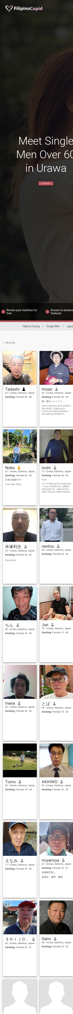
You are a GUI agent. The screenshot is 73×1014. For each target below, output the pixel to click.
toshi (46, 467)
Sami (46, 938)
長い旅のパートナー (52, 401)
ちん (9, 625)
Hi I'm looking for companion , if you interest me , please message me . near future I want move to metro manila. (56, 487)
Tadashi (12, 389)
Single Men (53, 326)
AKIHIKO (49, 781)
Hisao (47, 389)
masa (10, 703)
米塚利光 (13, 546)
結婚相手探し (49, 872)
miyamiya (50, 860)
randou (48, 546)
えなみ (11, 860)
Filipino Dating (31, 326)
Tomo (10, 781)
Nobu (10, 467)
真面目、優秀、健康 (52, 877)
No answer (10, 560)
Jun (45, 624)
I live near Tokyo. (13, 484)
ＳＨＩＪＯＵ (17, 939)
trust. (44, 479)
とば (46, 703)
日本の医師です (13, 479)
